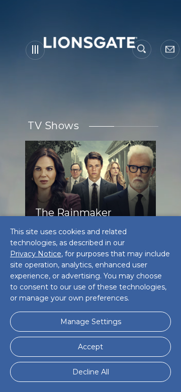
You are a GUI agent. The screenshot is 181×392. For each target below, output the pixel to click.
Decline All (90, 371)
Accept (90, 346)
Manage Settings (90, 321)
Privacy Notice (35, 253)
